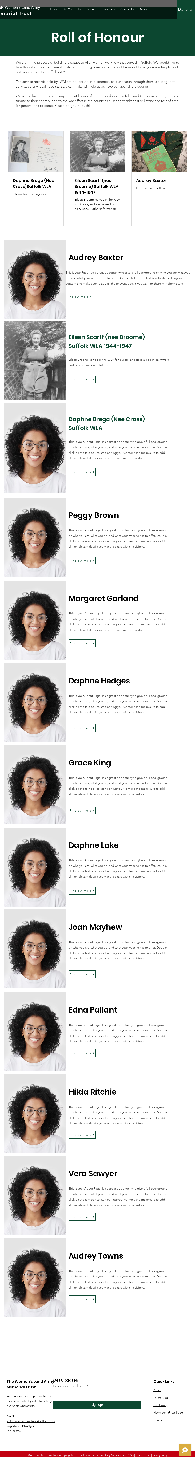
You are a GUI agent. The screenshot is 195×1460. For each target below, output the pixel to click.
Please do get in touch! (72, 106)
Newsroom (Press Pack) (168, 1412)
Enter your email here (69, 1386)
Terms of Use (143, 1455)
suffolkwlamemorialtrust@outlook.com (31, 1421)
